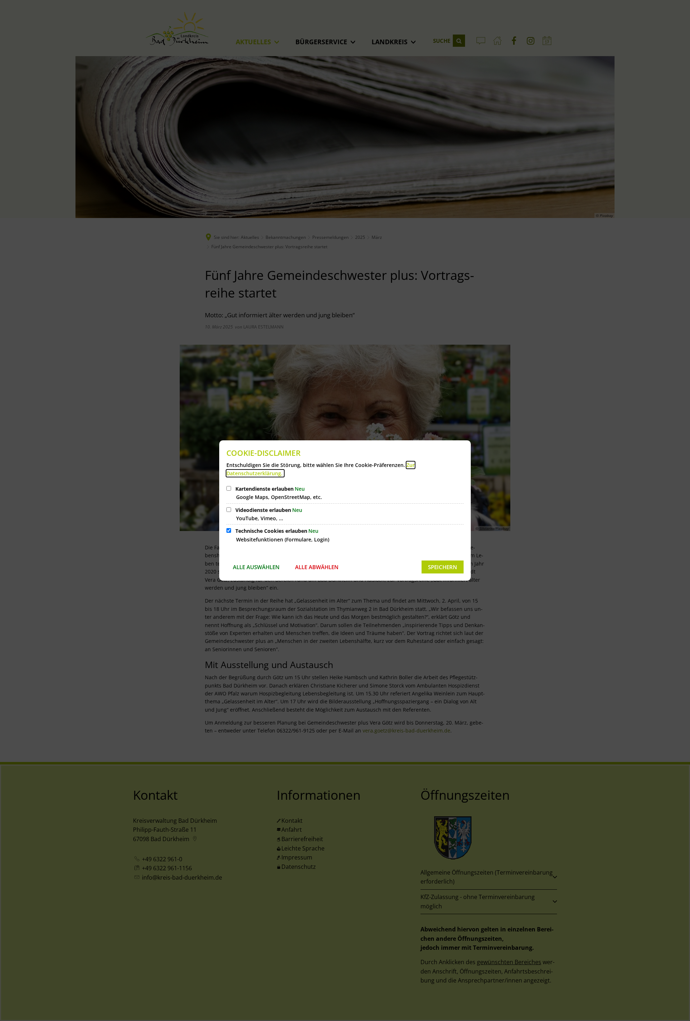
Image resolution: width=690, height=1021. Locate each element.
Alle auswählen (256, 567)
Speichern (442, 567)
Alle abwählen (317, 567)
